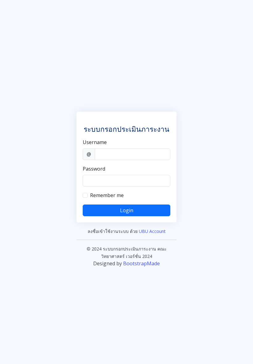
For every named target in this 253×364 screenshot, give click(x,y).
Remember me (107, 195)
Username (95, 142)
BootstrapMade (141, 263)
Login (126, 210)
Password (94, 168)
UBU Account (152, 231)
